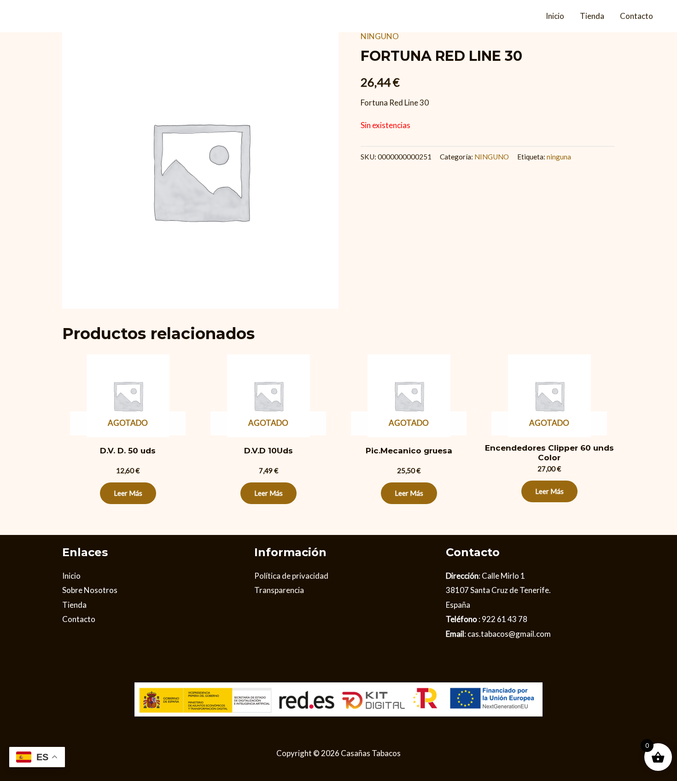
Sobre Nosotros (89, 590)
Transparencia (279, 590)
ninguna (559, 157)
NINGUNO (380, 36)
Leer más (128, 493)
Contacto (636, 16)
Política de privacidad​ (291, 576)
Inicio (555, 16)
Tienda (592, 16)
